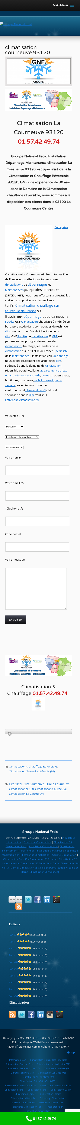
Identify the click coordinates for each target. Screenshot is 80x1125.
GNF (54, 336)
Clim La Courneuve (57, 784)
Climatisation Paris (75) (21, 1072)
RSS (18, 906)
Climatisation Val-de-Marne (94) (38, 1076)
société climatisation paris (51, 1102)
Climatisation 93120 (21, 789)
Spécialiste (61, 351)
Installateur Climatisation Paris (20, 1085)
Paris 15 (13, 975)
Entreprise (61, 227)
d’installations (14, 284)
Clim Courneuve (34, 784)
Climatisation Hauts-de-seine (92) (53, 1064)
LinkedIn (47, 899)
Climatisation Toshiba (50, 1093)
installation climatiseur (49, 850)
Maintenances (14, 290)
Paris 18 (13, 948)
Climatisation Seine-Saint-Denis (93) (32, 771)
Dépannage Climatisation (52, 1098)
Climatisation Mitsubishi (23, 1098)
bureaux (47, 375)
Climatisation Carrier (25, 1093)
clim (7, 336)
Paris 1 (12, 941)
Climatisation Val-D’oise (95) (52, 1072)
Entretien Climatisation (23, 1102)
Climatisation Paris (16, 846)
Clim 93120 (15, 784)
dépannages (38, 284)
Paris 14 (13, 996)
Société (22, 336)
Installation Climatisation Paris (55, 1085)
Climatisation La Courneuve (26, 794)
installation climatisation (38, 1110)
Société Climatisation (64, 854)
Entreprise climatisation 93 (22, 400)
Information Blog (17, 1059)
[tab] (38, 731)
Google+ (56, 899)
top (73, 1052)
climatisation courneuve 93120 (27, 50)
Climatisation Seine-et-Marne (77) (22, 1068)
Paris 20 (13, 962)
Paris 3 (12, 934)
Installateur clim (55, 1106)
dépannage (32, 316)
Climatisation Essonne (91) (19, 1064)
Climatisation (26, 305)
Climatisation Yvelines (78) (57, 1068)
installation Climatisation (43, 846)
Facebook (37, 899)
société (10, 321)
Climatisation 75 (63, 842)
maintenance (20, 356)
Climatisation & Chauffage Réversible (33, 766)
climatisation (40, 336)
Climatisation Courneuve (51, 789)
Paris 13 (13, 968)
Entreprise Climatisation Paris (27, 1106)
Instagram (50, 1014)
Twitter (28, 899)
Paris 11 (13, 955)
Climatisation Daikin (61, 1089)
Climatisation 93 (35, 390)
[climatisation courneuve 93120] (39, 71)
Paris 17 (13, 982)
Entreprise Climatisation (37, 842)
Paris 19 (13, 989)
